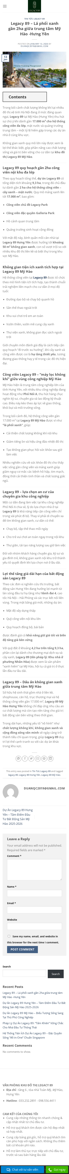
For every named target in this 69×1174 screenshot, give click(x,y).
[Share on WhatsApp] (18, 759)
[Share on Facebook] (25, 759)
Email (11, 903)
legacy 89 (13, 774)
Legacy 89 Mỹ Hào (50, 774)
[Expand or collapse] (42, 97)
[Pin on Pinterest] (44, 759)
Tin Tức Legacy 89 (34, 18)
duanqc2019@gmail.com (34, 46)
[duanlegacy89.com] (34, 6)
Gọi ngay (59, 1170)
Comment (14, 856)
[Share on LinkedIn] (50, 759)
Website (12, 919)
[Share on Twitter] (31, 759)
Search (7, 966)
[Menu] (5, 6)
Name (11, 886)
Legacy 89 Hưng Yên (29, 774)
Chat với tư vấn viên (25, 1170)
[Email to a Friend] (38, 759)
